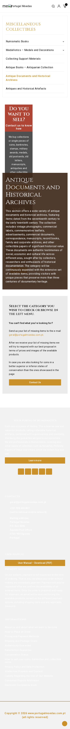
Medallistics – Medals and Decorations (30, 50)
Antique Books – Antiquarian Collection (29, 67)
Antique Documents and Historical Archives (28, 78)
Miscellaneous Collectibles (23, 27)
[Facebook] (21, 471)
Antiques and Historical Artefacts (26, 88)
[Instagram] (49, 471)
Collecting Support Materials (23, 58)
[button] (35, 382)
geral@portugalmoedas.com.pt (26, 335)
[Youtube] (35, 471)
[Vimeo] (42, 471)
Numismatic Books (17, 41)
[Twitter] (28, 471)
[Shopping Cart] (64, 6)
